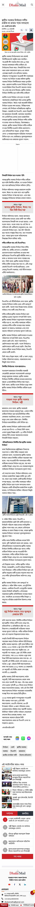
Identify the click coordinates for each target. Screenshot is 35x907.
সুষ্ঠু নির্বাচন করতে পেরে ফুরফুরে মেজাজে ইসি (17, 613)
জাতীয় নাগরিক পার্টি (10, 755)
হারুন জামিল (22, 880)
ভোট (12, 747)
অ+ (22, 30)
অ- (26, 30)
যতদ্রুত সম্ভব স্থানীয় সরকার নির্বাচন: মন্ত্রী (17, 401)
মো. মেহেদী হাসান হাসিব (9, 26)
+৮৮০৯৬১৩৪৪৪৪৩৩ (11, 899)
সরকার (5, 751)
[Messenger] (28, 738)
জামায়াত (22, 751)
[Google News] (17, 738)
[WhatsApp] (23, 738)
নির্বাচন (5, 747)
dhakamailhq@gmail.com (14, 902)
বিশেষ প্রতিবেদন (25, 755)
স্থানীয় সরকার (21, 747)
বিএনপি (13, 751)
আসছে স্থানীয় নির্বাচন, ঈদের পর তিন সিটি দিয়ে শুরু (17, 208)
